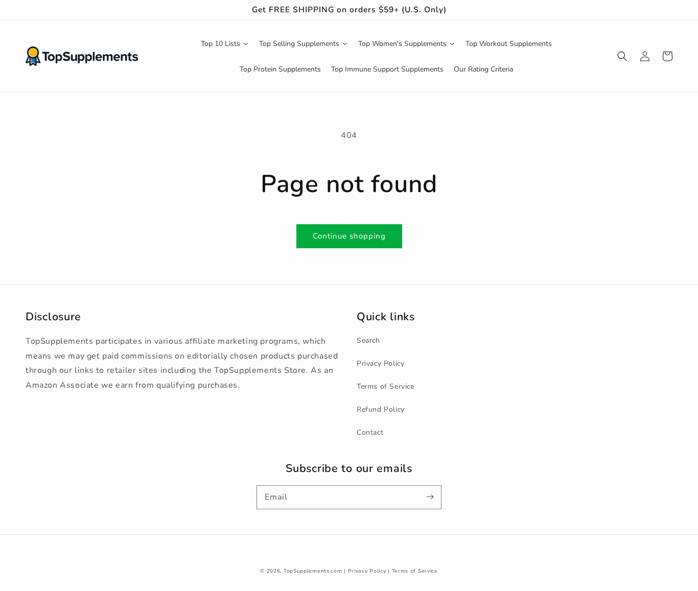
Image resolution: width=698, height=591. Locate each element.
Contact (370, 432)
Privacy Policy (380, 363)
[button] (622, 56)
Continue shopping (349, 236)
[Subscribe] (429, 497)
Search (368, 340)
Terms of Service (385, 386)
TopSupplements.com (313, 571)
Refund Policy (381, 409)
